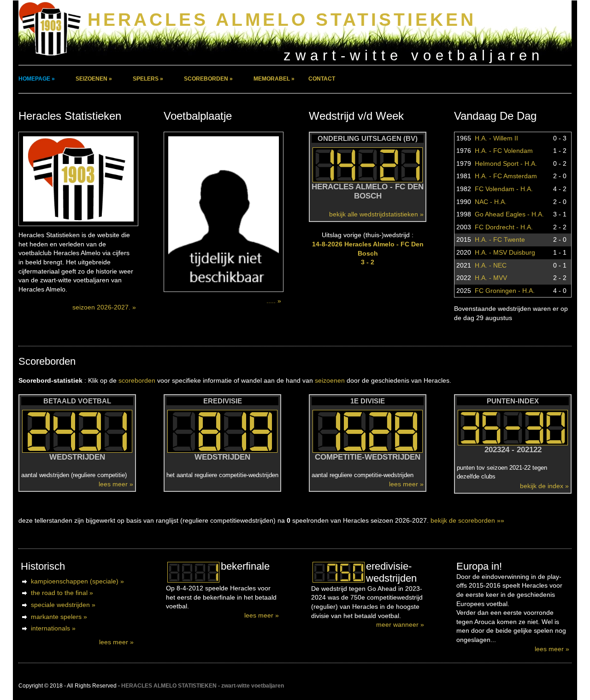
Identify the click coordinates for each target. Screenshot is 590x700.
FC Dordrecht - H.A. (504, 227)
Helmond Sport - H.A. (506, 163)
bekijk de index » (544, 486)
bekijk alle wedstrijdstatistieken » (376, 214)
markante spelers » (59, 616)
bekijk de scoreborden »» (467, 520)
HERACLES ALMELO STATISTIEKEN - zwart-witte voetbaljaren (202, 685)
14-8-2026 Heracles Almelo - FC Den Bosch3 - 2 (368, 253)
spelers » (148, 79)
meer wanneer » (400, 624)
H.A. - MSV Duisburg (505, 252)
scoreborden (136, 380)
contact (321, 79)
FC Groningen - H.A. (505, 290)
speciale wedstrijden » (63, 604)
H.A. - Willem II (496, 138)
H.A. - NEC (491, 265)
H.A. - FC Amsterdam (506, 176)
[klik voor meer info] (193, 572)
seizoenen (330, 380)
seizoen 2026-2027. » (104, 307)
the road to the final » (62, 592)
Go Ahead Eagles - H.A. (509, 214)
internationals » (53, 628)
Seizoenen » (94, 79)
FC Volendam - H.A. (504, 188)
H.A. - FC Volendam (504, 150)
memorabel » (274, 79)
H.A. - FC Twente (500, 239)
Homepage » (36, 79)
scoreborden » (208, 79)
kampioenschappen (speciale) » (77, 581)
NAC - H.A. (491, 201)
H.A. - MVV (491, 277)
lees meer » (116, 484)
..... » (273, 300)
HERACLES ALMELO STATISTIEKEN (282, 19)
